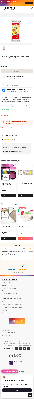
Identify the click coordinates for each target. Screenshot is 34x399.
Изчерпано (17, 71)
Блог (3, 313)
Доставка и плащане (8, 282)
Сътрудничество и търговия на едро (12, 304)
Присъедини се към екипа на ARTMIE (12, 307)
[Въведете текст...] (21, 8)
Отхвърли (5, 395)
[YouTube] (24, 348)
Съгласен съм (17, 390)
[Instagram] (20, 348)
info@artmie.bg (8, 335)
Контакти (4, 310)
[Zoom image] (16, 31)
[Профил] (25, 8)
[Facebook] (16, 348)
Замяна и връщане (7, 285)
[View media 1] (4, 48)
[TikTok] (28, 348)
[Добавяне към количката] (8, 195)
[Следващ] (21, 262)
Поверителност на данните (9, 293)
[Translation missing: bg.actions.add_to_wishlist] (14, 165)
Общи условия (6, 291)
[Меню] (2, 8)
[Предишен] (13, 262)
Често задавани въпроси (9, 288)
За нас (4, 302)
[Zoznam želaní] (28, 8)
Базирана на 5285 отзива (17, 272)
